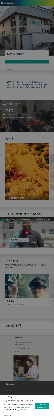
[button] (19, 415)
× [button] (52, 396)
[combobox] (50, 396)
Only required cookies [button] (42, 407)
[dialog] (27, 406)
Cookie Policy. (27, 407)
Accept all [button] (42, 404)
